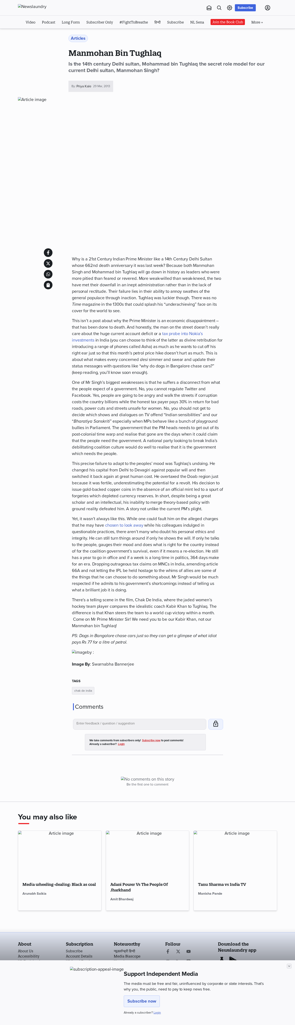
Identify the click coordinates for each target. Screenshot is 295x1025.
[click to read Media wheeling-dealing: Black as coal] (59, 854)
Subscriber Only (99, 22)
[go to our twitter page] (178, 951)
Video (30, 22)
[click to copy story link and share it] (48, 285)
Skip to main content (39, 34)
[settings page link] (229, 7)
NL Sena (197, 22)
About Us (25, 951)
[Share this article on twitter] (48, 263)
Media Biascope (127, 956)
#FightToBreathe (133, 22)
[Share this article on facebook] (48, 252)
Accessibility (28, 956)
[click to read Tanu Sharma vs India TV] (235, 854)
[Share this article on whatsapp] (48, 274)
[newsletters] (209, 7)
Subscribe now (141, 1001)
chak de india (83, 691)
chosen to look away (124, 525)
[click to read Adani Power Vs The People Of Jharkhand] (147, 854)
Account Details (79, 956)
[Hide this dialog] (289, 966)
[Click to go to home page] (41, 6)
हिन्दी (157, 22)
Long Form (71, 22)
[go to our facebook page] (168, 951)
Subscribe (245, 8)
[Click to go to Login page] (267, 7)
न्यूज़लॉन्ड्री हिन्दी (124, 951)
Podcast (48, 22)
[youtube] (188, 951)
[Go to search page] (219, 7)
